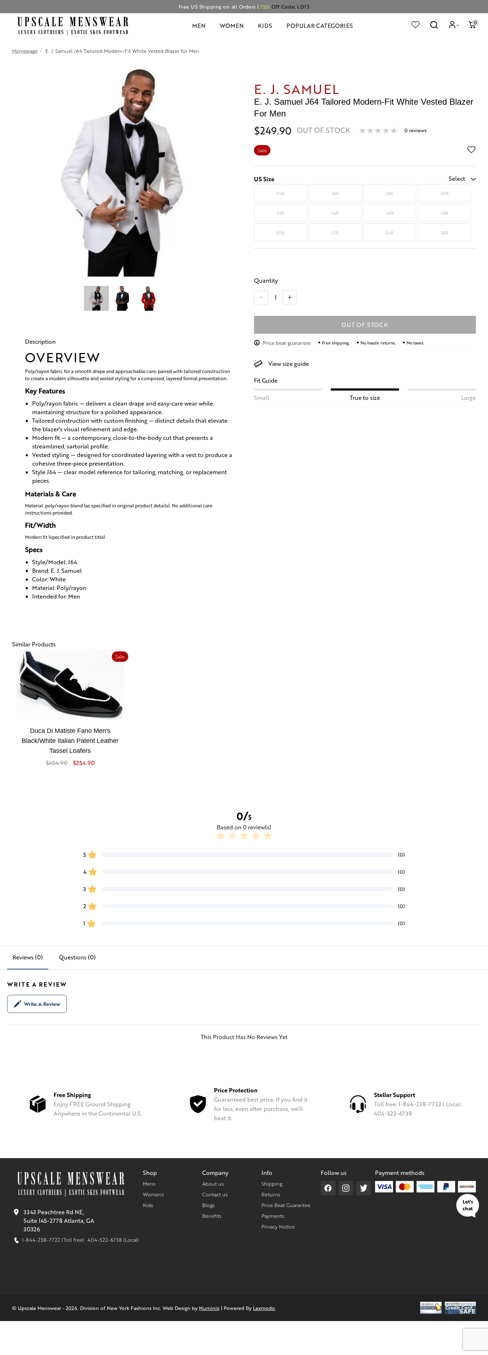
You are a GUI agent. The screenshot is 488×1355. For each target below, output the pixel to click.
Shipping (272, 1183)
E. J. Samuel (297, 88)
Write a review (42, 1004)
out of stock (365, 324)
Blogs (208, 1205)
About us (213, 1183)
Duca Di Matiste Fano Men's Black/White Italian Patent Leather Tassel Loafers (70, 740)
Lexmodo (264, 1308)
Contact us (215, 1194)
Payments (273, 1215)
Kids (148, 1205)
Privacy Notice (278, 1226)
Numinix (209, 1308)
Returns (271, 1194)
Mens (149, 1183)
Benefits (211, 1215)
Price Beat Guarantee (286, 1205)
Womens (153, 1194)
